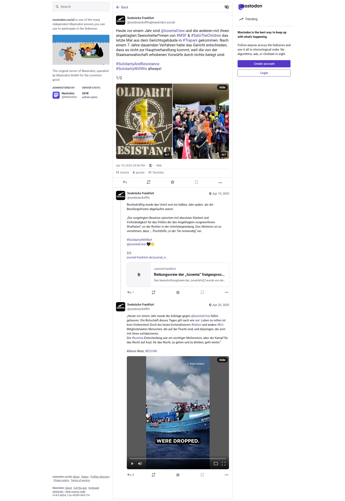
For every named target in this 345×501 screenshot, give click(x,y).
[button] (178, 412)
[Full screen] (223, 464)
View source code (75, 491)
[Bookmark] (196, 182)
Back (124, 7)
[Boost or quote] (148, 182)
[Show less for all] (226, 7)
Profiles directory (99, 476)
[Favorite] (172, 182)
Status (85, 476)
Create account (264, 64)
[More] (220, 182)
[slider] (178, 457)
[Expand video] (215, 464)
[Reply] (124, 182)
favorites (156, 172)
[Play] (132, 464)
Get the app (80, 487)
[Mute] (140, 464)
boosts (122, 172)
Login (264, 73)
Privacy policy (61, 480)
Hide (222, 87)
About (76, 476)
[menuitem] (178, 412)
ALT (167, 154)
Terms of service (80, 480)
